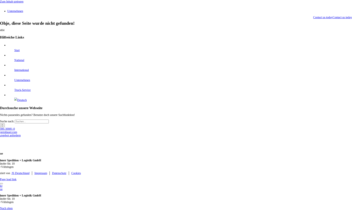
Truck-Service (22, 90)
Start (17, 50)
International (21, 70)
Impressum (40, 173)
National (19, 60)
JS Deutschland (21, 173)
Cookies (76, 173)
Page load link (8, 179)
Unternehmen (22, 80)
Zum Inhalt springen (11, 1)
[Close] (1, 183)
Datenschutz (59, 173)
